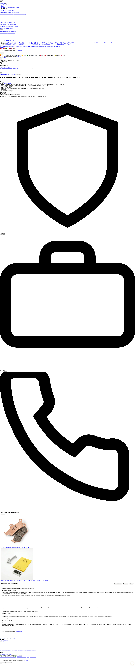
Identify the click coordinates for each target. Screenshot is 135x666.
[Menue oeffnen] (1, 1)
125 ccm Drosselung (11, 650)
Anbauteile (17, 7)
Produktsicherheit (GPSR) (25, 588)
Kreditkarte (18, 94)
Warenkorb (3, 47)
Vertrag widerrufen (33, 657)
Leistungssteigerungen (32, 650)
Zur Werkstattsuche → (19, 631)
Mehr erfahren (26, 660)
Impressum (2, 657)
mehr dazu (20, 50)
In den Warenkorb (3, 92)
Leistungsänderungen (3, 7)
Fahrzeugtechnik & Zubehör (7, 68)
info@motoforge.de (10, 654)
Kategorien (2, 6)
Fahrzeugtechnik (11, 7)
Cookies (28, 657)
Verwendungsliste (17, 588)
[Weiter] (4, 514)
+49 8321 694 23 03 (3, 654)
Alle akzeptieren (8, 662)
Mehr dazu (19, 56)
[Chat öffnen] (132, 663)
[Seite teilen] (1, 641)
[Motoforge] (4, 0)
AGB (9, 657)
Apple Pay (12, 94)
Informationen (2, 41)
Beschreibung (4, 588)
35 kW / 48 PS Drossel (4, 650)
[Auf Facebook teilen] (3, 641)
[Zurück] (2, 514)
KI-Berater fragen (7, 67)
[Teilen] (1, 73)
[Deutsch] (0, 48)
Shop (1, 5)
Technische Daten (10, 588)
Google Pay (7, 94)
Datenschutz (6, 657)
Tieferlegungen (15, 68)
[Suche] (3, 57)
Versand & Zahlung (20, 657)
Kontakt (25, 657)
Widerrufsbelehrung (13, 657)
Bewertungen (32, 588)
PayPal (2, 94)
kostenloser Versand (7, 83)
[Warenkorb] (1, 59)
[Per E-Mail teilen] (4, 641)
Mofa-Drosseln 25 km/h (19, 650)
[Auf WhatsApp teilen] (2, 641)
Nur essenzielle (2, 662)
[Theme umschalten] (1, 57)
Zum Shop (2, 67)
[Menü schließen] (6, 3)
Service (1, 45)
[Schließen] (6, 61)
